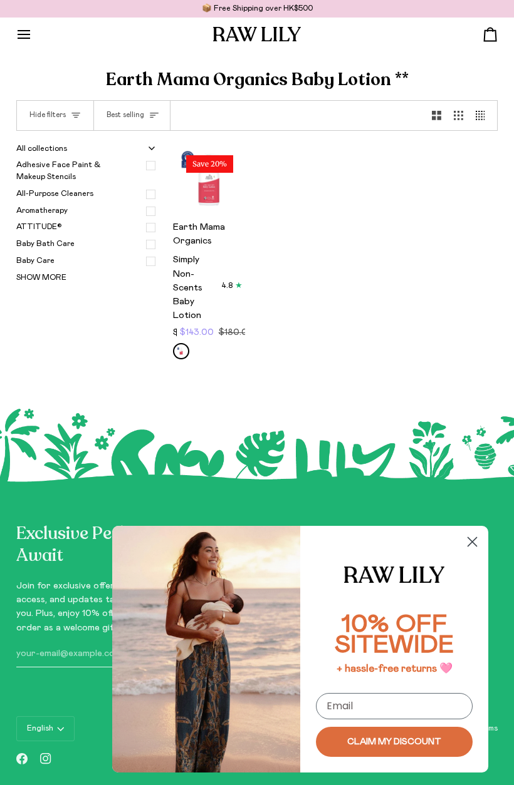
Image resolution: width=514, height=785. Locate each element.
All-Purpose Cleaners (54, 194)
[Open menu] (35, 34)
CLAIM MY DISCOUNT (394, 741)
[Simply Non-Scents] (181, 351)
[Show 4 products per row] (483, 115)
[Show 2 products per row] (437, 115)
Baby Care (35, 261)
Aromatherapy (42, 211)
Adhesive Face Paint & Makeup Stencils (58, 171)
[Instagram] (45, 758)
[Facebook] (22, 758)
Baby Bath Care (45, 244)
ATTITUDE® (39, 227)
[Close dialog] (472, 542)
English (40, 728)
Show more (41, 278)
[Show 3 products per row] (458, 115)
